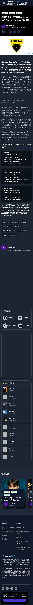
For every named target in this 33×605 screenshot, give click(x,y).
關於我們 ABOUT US (8, 528)
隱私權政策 (5, 539)
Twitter (17, 208)
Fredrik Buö (12, 197)
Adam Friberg (12, 155)
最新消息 (5, 13)
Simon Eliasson (12, 175)
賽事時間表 (5, 535)
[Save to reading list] (10, 32)
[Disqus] (16, 278)
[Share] (14, 32)
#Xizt (4, 235)
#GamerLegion (16, 226)
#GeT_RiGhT (7, 231)
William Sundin (12, 199)
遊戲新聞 (19, 13)
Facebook (5, 210)
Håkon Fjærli (12, 164)
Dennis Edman (11, 190)
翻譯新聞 (12, 13)
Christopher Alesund (15, 159)
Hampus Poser (11, 195)
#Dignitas (6, 222)
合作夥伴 (19, 523)
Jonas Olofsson (12, 172)
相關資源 (4, 523)
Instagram (25, 208)
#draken (15, 222)
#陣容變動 (12, 235)
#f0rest (23, 222)
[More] (18, 32)
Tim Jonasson (11, 181)
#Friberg (5, 226)
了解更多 (24, 596)
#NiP (24, 231)
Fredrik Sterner (11, 177)
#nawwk (17, 231)
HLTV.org (19, 537)
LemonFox (10, 25)
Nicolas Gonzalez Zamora (16, 179)
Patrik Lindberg (12, 161)
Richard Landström (12, 157)
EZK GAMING (20, 528)
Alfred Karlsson (12, 192)
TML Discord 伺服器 (8, 532)
